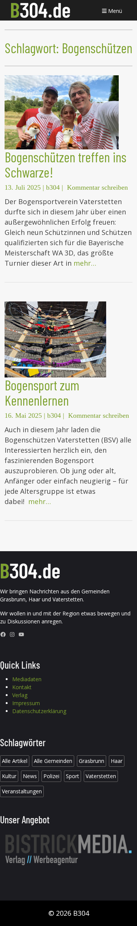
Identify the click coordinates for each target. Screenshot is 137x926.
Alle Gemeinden (53, 760)
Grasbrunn (91, 760)
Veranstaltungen (22, 791)
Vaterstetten (101, 776)
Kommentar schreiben (97, 187)
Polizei (51, 776)
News (30, 776)
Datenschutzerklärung (39, 711)
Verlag (19, 695)
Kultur (9, 776)
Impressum (26, 703)
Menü (114, 10)
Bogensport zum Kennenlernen (42, 392)
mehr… (84, 263)
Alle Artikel (14, 760)
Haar (117, 760)
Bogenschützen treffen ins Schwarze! (65, 164)
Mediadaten (26, 679)
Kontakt (22, 687)
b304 (53, 187)
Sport (72, 776)
